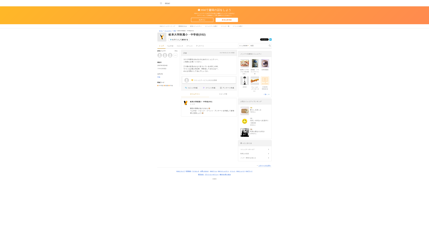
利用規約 (188, 171)
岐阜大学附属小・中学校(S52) (201, 102)
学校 (174, 30)
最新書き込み (183, 26)
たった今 (192, 104)
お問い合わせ (204, 171)
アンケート (200, 46)
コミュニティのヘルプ (247, 149)
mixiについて (180, 171)
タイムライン (195, 94)
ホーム (161, 30)
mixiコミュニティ (223, 171)
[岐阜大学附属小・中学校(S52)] (185, 103)
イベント (189, 46)
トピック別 (223, 94)
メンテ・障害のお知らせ (248, 158)
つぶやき (170, 46)
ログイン (202, 20)
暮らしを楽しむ (255, 110)
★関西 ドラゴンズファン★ (255, 72)
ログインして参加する (180, 40)
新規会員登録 (227, 20)
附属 (166, 85)
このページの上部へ (264, 165)
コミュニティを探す (211, 26)
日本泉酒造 (265, 70)
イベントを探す (238, 26)
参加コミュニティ (196, 26)
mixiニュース (240, 171)
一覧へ (265, 94)
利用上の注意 (244, 153)
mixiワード (249, 171)
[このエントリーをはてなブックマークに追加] (270, 40)
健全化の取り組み (225, 174)
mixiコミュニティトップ (167, 26)
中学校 (161, 85)
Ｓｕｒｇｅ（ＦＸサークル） (255, 89)
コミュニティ (168, 30)
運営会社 (201, 174)
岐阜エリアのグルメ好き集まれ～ (244, 72)
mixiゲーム (213, 171)
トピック (180, 46)
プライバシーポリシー (212, 174)
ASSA (245, 87)
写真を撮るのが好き (257, 131)
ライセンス (195, 171)
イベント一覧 (225, 26)
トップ (161, 46)
